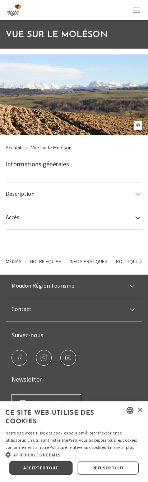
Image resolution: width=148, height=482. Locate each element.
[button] (74, 194)
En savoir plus (121, 447)
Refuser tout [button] (108, 467)
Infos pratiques (88, 261)
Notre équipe (45, 261)
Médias (14, 261)
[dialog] (74, 441)
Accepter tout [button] (40, 467)
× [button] (140, 410)
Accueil (13, 147)
